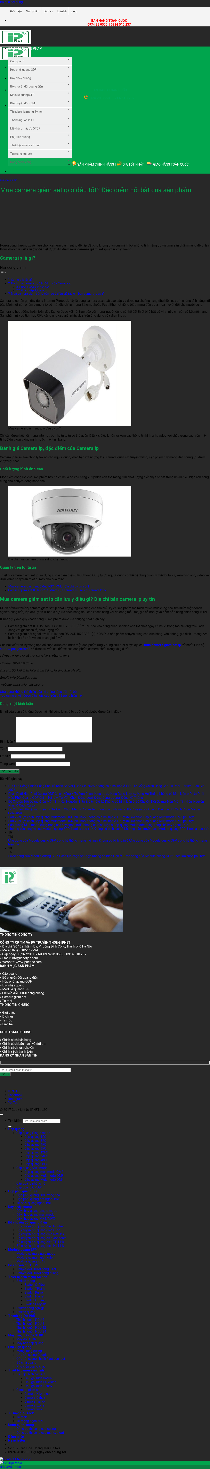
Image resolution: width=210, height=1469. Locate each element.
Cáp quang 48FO (36, 1160)
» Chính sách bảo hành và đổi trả (23, 1044)
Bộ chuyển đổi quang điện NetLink (40, 1234)
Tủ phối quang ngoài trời (33, 1203)
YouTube (14, 1103)
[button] (36, 52)
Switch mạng (25, 1281)
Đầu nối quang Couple (32, 1355)
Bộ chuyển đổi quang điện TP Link (40, 1242)
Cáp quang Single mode (33, 1133)
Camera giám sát (8, 180)
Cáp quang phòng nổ (30, 1183)
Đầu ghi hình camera (30, 1374)
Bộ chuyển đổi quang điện (26, 86)
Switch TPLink (35, 1289)
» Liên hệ (6, 1024)
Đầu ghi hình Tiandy (38, 1386)
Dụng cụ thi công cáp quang (36, 1429)
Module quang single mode (35, 1253)
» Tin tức (6, 1020)
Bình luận (7, 741)
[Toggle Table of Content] (3, 273)
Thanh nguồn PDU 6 (30, 1320)
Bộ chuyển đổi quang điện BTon (38, 1230)
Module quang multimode (34, 1257)
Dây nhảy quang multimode (35, 1215)
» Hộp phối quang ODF (16, 981)
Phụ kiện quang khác (31, 1366)
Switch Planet (34, 1296)
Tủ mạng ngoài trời (29, 1421)
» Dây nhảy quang (12, 985)
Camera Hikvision (37, 1394)
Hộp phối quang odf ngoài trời (37, 1199)
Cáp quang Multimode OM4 (44, 1180)
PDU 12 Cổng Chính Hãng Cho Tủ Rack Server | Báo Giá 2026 (51, 786)
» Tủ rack (6, 1001)
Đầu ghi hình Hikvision (40, 1382)
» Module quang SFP (15, 989)
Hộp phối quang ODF (23, 69)
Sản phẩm (33, 11)
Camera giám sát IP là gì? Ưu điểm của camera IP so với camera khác (57, 590)
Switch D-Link (35, 1300)
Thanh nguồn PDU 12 (31, 1327)
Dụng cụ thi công (21, 162)
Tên (3, 749)
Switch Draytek (35, 1304)
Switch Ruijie (34, 1292)
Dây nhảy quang (20, 78)
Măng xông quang (29, 1351)
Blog (73, 11)
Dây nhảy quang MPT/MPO (35, 1218)
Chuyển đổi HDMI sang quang (37, 1273)
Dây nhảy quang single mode (36, 1211)
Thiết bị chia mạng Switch (26, 111)
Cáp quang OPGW (29, 1187)
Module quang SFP (22, 95)
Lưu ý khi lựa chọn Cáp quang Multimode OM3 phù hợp (47, 817)
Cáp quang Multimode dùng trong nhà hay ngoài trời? (45, 825)
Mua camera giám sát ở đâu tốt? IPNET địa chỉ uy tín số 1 (48, 586)
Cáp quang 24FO (36, 1156)
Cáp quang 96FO (36, 1164)
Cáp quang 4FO (35, 1144)
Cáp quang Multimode (32, 1168)
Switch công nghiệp (30, 1308)
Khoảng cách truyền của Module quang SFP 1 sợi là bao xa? (50, 829)
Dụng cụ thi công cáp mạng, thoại (40, 1433)
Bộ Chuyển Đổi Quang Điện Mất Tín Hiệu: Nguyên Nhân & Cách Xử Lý (56, 801)
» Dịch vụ (6, 1016)
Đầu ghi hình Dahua (38, 1378)
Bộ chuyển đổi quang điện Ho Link (40, 1246)
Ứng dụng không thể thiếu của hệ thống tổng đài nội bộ (38, 692)
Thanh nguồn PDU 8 (30, 1324)
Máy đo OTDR (26, 1339)
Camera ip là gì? (21, 279)
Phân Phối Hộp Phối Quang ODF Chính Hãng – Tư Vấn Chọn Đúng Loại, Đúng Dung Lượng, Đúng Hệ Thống (83, 794)
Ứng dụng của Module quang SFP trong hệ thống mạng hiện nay (53, 840)
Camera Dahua (35, 1398)
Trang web (7, 764)
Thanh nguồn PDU (22, 120)
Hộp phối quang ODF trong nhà (38, 1195)
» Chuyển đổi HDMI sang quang (22, 993)
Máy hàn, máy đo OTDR (25, 128)
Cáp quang (17, 61)
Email (5, 756)
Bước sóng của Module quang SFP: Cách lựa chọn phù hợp (49, 856)
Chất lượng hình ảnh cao (35, 287)
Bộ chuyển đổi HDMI (22, 103)
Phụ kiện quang (20, 137)
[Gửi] (9, 1126)
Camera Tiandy (35, 1401)
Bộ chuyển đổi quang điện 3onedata (41, 1238)
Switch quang (25, 1312)
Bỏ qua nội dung (11, 2)
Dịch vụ (48, 11)
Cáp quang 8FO (35, 1148)
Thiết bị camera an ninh (25, 145)
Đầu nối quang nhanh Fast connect (40, 1359)
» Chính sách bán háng (15, 1040)
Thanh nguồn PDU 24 (31, 1331)
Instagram (15, 1099)
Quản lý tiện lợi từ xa (32, 290)
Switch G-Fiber (35, 1285)
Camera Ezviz (34, 1405)
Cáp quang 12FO (36, 1152)
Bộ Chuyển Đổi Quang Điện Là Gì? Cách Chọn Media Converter (52, 809)
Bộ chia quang (26, 1362)
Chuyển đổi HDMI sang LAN (36, 1269)
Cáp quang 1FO (35, 1137)
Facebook (15, 1095)
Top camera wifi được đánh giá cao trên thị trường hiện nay (41, 696)
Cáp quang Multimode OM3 (44, 1176)
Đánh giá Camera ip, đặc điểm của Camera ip (41, 283)
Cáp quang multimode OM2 (44, 1172)
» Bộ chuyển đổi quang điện (19, 977)
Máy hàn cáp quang (29, 1343)
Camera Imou (34, 1409)
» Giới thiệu (7, 1013)
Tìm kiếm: (15, 1121)
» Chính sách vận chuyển (17, 1048)
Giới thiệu (16, 11)
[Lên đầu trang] (1, 1114)
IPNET (12, 1091)
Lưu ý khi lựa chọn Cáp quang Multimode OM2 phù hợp (47, 821)
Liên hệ (61, 11)
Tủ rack (21, 1417)
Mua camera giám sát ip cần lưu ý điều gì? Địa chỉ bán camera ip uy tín (58, 293)
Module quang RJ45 (30, 1261)
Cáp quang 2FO (35, 1141)
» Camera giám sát (13, 997)
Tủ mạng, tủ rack (21, 153)
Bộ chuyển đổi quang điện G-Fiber (40, 1226)
